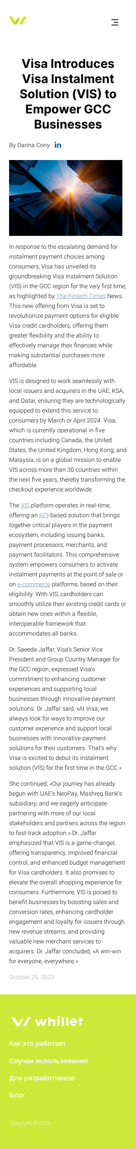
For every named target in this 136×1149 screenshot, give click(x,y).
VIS (25, 505)
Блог (17, 1095)
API (43, 515)
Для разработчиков (42, 1078)
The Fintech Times (81, 296)
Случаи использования (48, 1061)
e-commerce (33, 584)
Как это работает (37, 1043)
